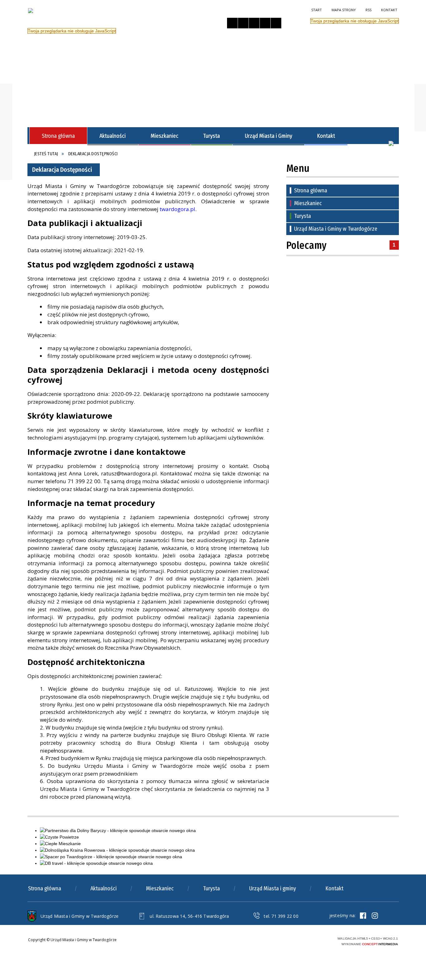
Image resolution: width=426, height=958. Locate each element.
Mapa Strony (344, 9)
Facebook (363, 915)
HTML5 (291, 940)
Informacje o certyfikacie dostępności (228, 941)
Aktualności (103, 888)
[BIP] (391, 143)
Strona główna (310, 190)
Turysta (302, 216)
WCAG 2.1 (320, 940)
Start (316, 9)
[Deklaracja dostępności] (254, 23)
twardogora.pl (177, 209)
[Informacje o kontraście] (276, 23)
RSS (368, 9)
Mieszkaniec (308, 203)
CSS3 (300, 940)
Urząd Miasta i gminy (272, 888)
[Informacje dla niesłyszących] (265, 23)
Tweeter (375, 915)
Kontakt (389, 9)
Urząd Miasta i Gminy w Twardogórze (335, 228)
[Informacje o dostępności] (243, 23)
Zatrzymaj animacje (232, 23)
